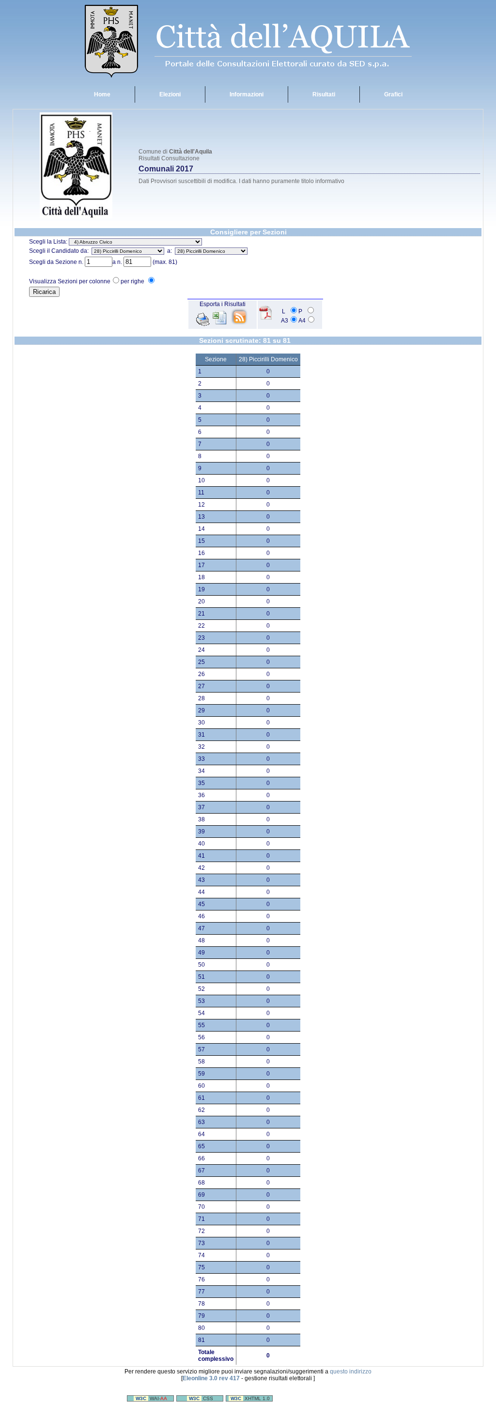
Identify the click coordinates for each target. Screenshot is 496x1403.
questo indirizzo (351, 1371)
